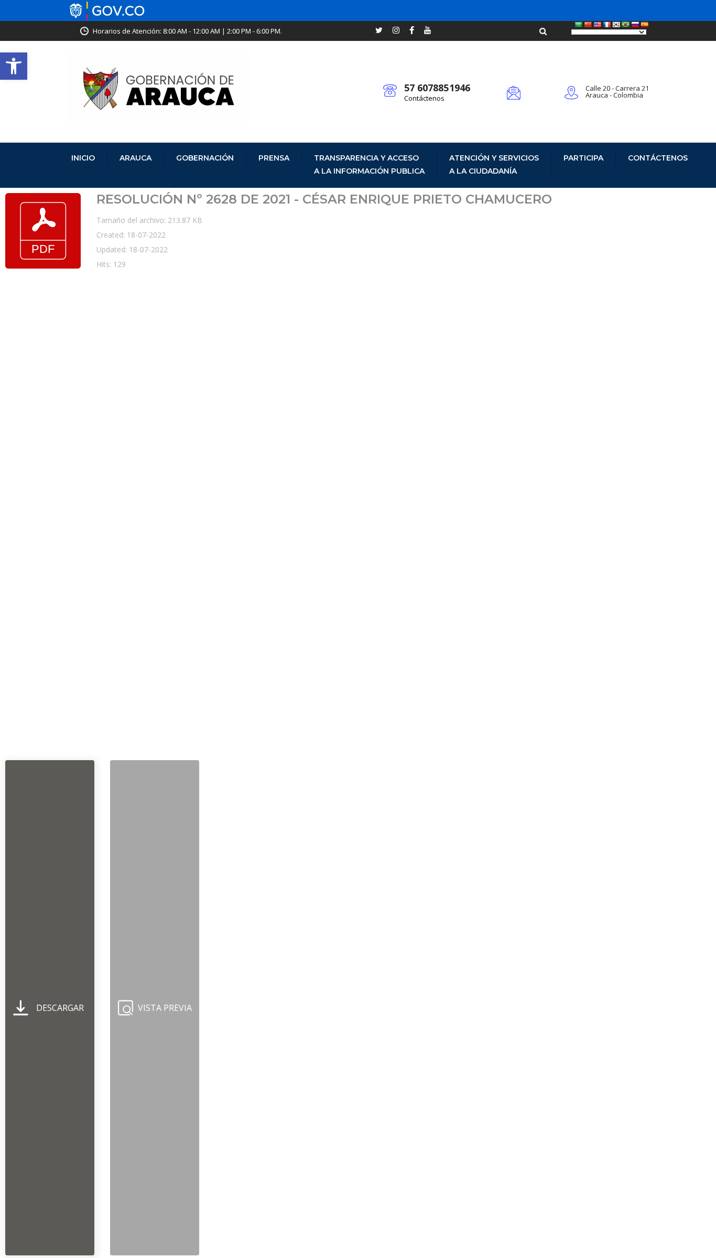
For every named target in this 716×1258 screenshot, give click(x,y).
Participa (583, 158)
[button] (13, 66)
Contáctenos (424, 98)
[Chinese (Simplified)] (588, 24)
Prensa (273, 158)
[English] (597, 24)
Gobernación (205, 158)
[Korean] (616, 24)
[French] (607, 24)
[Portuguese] (626, 24)
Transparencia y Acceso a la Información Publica (369, 164)
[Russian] (635, 24)
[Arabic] (578, 24)
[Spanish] (645, 24)
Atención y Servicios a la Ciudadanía (494, 164)
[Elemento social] (379, 31)
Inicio (83, 158)
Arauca (135, 158)
